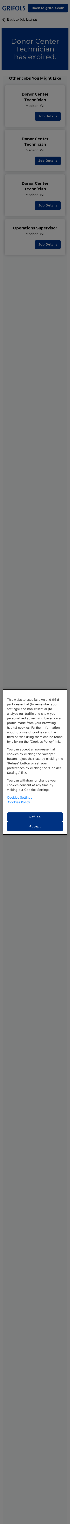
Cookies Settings (19, 797)
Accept (35, 826)
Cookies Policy (19, 802)
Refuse (35, 817)
